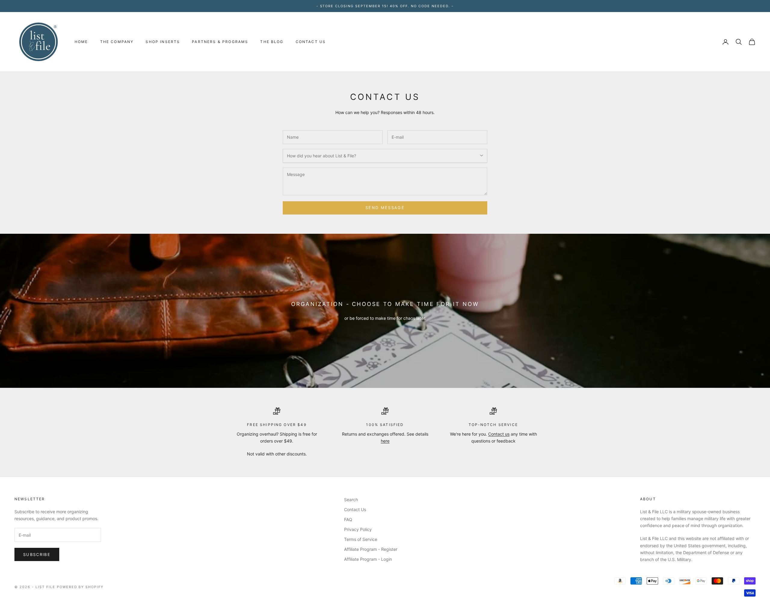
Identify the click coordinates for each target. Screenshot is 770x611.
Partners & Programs (220, 41)
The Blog (271, 41)
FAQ (348, 519)
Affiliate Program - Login (368, 559)
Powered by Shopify (80, 587)
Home (81, 41)
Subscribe (37, 554)
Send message (385, 207)
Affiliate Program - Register (370, 549)
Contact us (499, 434)
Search (351, 499)
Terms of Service (360, 539)
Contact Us (311, 41)
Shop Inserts (163, 41)
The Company (117, 41)
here (385, 440)
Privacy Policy (358, 529)
